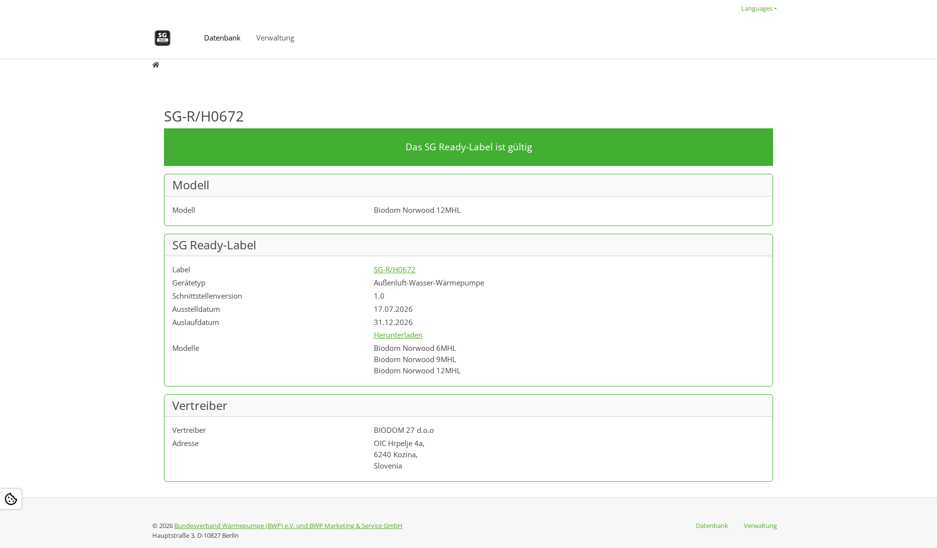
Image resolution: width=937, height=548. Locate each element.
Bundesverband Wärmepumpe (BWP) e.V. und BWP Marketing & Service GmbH (288, 525)
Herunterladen (398, 335)
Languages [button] (757, 8)
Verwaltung (275, 37)
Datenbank (222, 37)
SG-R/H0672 (395, 269)
